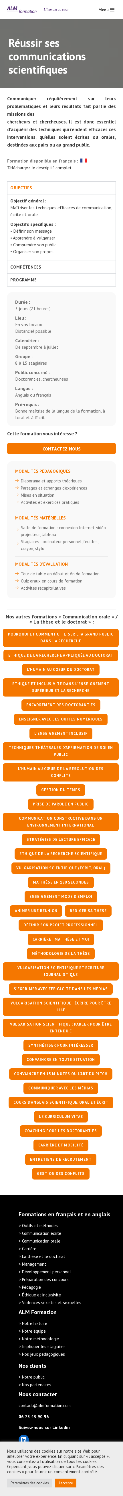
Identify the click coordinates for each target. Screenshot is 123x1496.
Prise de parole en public (61, 804)
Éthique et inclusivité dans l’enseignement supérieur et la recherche (60, 687)
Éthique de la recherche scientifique (60, 853)
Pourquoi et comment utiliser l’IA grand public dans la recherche (61, 638)
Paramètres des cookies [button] (30, 1483)
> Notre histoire (33, 1323)
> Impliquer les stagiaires (42, 1346)
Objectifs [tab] (21, 187)
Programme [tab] (23, 280)
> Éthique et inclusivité (40, 1295)
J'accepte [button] (66, 1483)
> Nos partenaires (35, 1384)
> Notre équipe (32, 1331)
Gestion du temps (60, 789)
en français (62, 1214)
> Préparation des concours (44, 1279)
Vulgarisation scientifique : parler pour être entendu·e (61, 1028)
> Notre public (32, 1377)
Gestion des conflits (61, 1173)
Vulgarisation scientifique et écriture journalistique (60, 971)
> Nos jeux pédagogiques (42, 1354)
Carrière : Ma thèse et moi (61, 939)
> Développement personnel (45, 1271)
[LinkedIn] (24, 1440)
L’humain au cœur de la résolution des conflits (61, 772)
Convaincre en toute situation (61, 1059)
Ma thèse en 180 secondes (61, 882)
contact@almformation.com (45, 1405)
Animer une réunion (36, 910)
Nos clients (32, 1365)
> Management (32, 1264)
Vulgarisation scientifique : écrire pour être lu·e (61, 1006)
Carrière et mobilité (61, 1145)
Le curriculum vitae (61, 1116)
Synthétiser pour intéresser (60, 1045)
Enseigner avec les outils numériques (61, 719)
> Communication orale (39, 1241)
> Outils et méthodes (38, 1225)
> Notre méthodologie (39, 1338)
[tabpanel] (61, 227)
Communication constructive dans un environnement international (61, 822)
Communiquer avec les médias (60, 1088)
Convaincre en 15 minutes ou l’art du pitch (61, 1073)
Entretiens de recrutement (61, 1159)
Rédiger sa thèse (88, 910)
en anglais (97, 1214)
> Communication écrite (40, 1233)
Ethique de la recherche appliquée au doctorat (60, 655)
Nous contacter (38, 1394)
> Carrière (27, 1248)
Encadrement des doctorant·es (61, 705)
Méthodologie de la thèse (61, 953)
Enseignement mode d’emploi (60, 896)
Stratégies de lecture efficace (61, 839)
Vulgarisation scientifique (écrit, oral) (61, 868)
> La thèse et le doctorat (42, 1256)
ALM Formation (38, 1312)
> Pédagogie (30, 1287)
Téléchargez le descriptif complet (39, 167)
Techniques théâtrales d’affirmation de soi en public (61, 751)
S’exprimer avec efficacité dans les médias (61, 988)
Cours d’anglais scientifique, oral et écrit (60, 1102)
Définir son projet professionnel (60, 925)
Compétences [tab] (25, 267)
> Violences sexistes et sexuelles (50, 1302)
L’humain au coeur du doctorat (61, 669)
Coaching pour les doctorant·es (61, 1130)
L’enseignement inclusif (61, 733)
